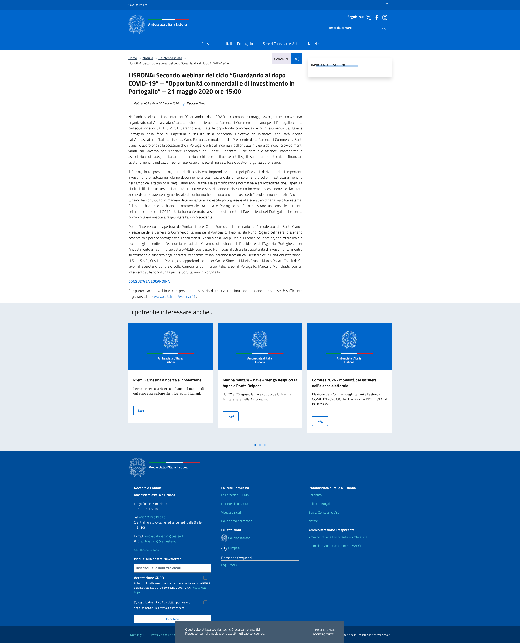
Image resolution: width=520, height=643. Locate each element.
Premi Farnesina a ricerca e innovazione (167, 380)
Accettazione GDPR (149, 577)
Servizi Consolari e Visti (324, 512)
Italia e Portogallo (320, 503)
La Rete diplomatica (234, 503)
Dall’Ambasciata (170, 57)
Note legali (137, 634)
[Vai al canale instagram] (384, 17)
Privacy (195, 587)
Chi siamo (315, 494)
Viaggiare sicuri (231, 512)
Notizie (148, 57)
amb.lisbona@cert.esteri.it (158, 541)
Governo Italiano (137, 5)
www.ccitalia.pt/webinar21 (174, 296)
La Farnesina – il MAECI (237, 494)
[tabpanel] (170, 382)
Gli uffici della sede (146, 549)
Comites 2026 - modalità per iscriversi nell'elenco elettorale (344, 383)
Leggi (143, 410)
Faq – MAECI (230, 564)
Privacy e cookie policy (165, 634)
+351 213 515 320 (152, 517)
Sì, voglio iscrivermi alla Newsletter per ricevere (162, 602)
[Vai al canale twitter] (368, 17)
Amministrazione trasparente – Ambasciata (338, 536)
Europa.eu (234, 547)
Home (132, 57)
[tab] (255, 445)
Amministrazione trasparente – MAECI (335, 545)
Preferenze (325, 629)
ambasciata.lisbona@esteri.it (163, 536)
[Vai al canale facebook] (376, 17)
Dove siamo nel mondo (236, 520)
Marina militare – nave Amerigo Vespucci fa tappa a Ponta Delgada (260, 383)
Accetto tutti (323, 634)
